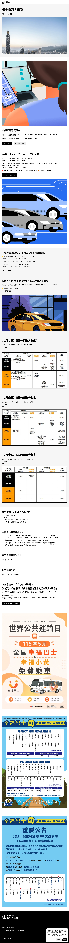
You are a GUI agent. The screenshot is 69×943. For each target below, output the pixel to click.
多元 (9, 519)
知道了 (64, 939)
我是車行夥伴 (8, 291)
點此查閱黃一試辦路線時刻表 (11, 603)
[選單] (67, 2)
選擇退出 (59, 939)
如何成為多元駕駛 (19, 143)
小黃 (12, 519)
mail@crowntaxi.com (10, 925)
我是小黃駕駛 (8, 290)
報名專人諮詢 (7, 143)
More (3, 349)
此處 (65, 934)
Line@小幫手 (13, 515)
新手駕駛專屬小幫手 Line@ (19, 138)
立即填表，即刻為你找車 (10, 175)
